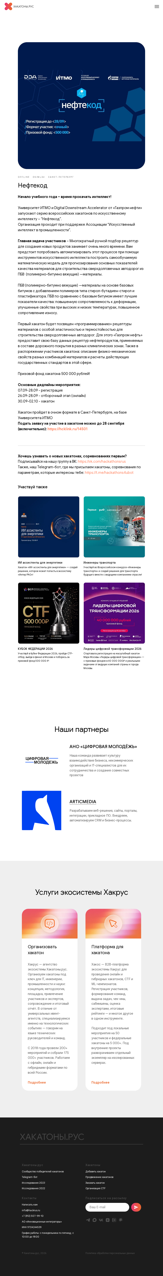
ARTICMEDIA (83, 801)
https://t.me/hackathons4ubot (109, 472)
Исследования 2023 (33, 1182)
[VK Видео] (114, 1220)
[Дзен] (107, 1220)
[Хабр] (120, 1220)
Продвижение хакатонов (99, 1177)
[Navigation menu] (157, 6)
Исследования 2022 (33, 1188)
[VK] (101, 1220)
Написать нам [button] (30, 1204)
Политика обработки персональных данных (110, 1253)
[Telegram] (87, 1220)
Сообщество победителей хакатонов (43, 1171)
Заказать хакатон (95, 1182)
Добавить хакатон (95, 1171)
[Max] (94, 1220)
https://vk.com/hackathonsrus (102, 461)
